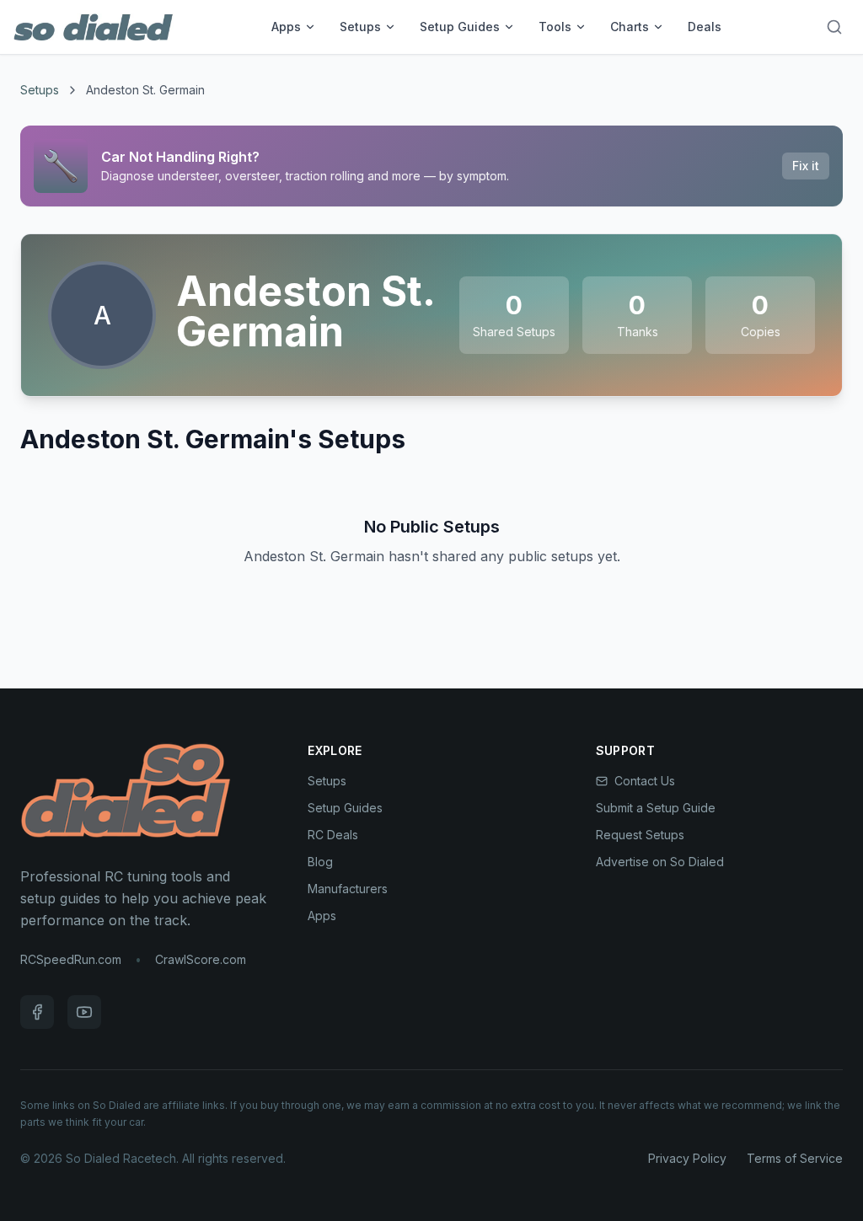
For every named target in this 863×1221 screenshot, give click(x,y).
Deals (704, 26)
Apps (286, 26)
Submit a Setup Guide (656, 808)
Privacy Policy (687, 1158)
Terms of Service (795, 1158)
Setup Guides (460, 26)
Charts (629, 26)
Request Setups (640, 834)
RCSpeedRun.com (70, 959)
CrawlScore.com (200, 959)
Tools (555, 26)
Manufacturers (348, 888)
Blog (320, 861)
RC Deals (333, 834)
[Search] (834, 27)
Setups (360, 26)
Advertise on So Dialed (660, 861)
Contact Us (644, 781)
